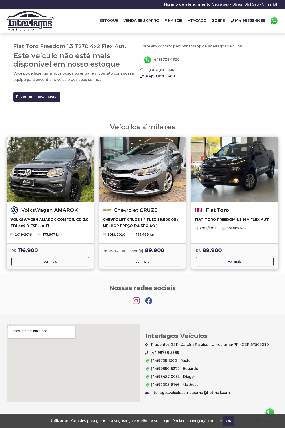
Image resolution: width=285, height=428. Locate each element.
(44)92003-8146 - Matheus (174, 385)
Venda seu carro (141, 20)
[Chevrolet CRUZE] (142, 169)
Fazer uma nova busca (36, 97)
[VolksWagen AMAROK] (50, 169)
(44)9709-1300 (166, 59)
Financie (173, 20)
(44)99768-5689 (159, 76)
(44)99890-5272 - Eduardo (174, 369)
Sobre (218, 20)
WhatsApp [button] (274, 20)
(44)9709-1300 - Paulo (170, 361)
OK (228, 421)
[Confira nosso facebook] (149, 298)
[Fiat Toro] (234, 169)
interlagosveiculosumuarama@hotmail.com (190, 393)
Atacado (197, 20)
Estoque (109, 20)
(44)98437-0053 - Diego (172, 377)
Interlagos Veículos (30, 21)
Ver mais (50, 261)
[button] (270, 413)
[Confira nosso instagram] (136, 298)
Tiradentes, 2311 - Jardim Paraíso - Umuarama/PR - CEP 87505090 (209, 344)
